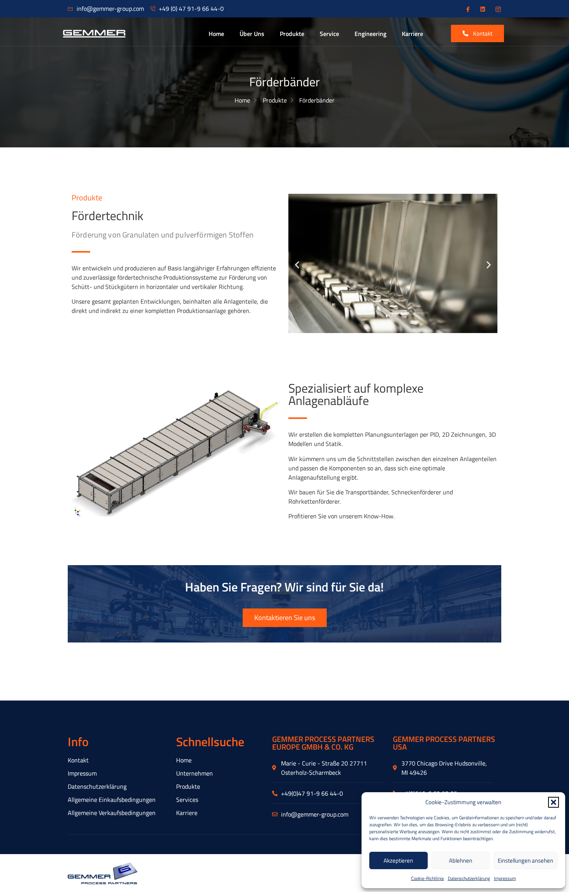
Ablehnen (460, 860)
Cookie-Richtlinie (427, 878)
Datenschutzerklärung (469, 878)
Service (329, 33)
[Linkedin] (482, 9)
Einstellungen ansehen (525, 860)
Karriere (412, 33)
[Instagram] (497, 9)
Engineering (370, 33)
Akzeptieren (398, 860)
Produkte (292, 33)
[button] (553, 802)
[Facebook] (467, 9)
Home (216, 33)
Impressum (505, 878)
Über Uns (252, 33)
